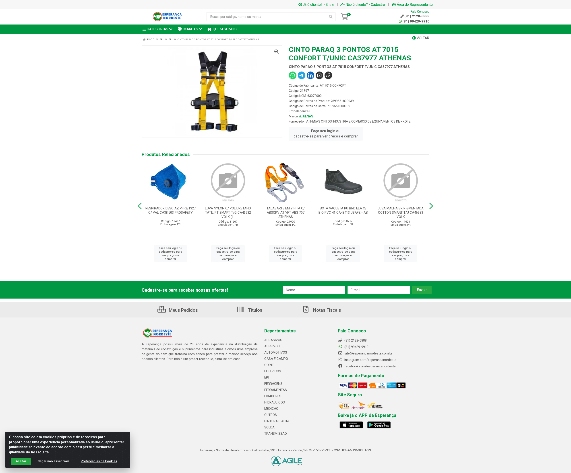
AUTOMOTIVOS (275, 352)
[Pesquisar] (330, 16)
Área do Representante (415, 4)
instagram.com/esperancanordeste (369, 360)
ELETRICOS (272, 371)
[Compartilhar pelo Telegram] (301, 75)
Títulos (254, 310)
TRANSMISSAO (275, 434)
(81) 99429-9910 (415, 21)
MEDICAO (271, 409)
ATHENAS (306, 116)
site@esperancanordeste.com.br (367, 353)
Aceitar (21, 461)
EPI (266, 377)
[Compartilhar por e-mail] (319, 75)
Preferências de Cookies (99, 461)
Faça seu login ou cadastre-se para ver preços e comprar (326, 133)
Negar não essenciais (53, 461)
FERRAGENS (273, 384)
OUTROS (270, 415)
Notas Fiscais (326, 310)
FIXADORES (272, 396)
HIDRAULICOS (274, 402)
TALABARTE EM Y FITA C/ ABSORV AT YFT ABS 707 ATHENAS (286, 212)
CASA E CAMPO (276, 359)
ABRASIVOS (273, 340)
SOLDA (269, 427)
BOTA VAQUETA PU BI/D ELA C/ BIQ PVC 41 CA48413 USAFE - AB (343, 210)
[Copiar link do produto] (328, 75)
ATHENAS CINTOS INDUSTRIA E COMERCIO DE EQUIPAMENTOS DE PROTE (358, 121)
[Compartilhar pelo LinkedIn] (310, 75)
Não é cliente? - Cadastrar (365, 4)
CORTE (269, 365)
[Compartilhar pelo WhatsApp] (292, 75)
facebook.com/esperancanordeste (369, 366)
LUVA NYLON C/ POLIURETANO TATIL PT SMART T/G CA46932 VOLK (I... (228, 212)
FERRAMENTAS (275, 390)
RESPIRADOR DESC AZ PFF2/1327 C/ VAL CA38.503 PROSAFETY (170, 210)
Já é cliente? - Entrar (319, 4)
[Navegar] (139, 206)
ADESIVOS (272, 346)
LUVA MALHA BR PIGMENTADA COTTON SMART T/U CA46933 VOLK (401, 212)
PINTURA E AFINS (277, 421)
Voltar (422, 38)
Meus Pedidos (183, 310)
